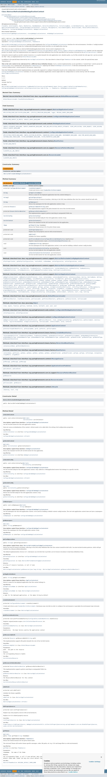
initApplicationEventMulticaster (60, 287)
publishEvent (31, 290)
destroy (84, 277)
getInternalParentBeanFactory (28, 285)
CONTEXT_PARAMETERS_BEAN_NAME (32, 126)
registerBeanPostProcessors (70, 290)
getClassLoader (36, 299)
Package (9, 1)
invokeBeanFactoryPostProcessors (13, 288)
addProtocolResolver (9, 299)
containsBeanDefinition (60, 277)
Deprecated (27, 1)
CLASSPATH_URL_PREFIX (10, 158)
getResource (60, 299)
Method (22, 6)
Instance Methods (20, 183)
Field (12, 6)
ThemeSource (5, 29)
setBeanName (47, 261)
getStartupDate (32, 287)
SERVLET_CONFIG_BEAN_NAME (32, 119)
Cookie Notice (73, 772)
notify (35, 306)
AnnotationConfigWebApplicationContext (14, 33)
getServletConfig (34, 216)
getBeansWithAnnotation (77, 283)
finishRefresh (59, 278)
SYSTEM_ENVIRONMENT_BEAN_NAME (30, 137)
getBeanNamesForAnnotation (31, 282)
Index (33, 1)
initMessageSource (94, 287)
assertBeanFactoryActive (11, 268)
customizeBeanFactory (61, 268)
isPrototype (35, 288)
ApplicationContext (91, 26)
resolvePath (38, 261)
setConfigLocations (71, 261)
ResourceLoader (76, 27)
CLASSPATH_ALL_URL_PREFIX (11, 151)
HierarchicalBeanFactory (50, 26)
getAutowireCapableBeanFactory (28, 280)
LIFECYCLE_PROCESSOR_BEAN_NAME (40, 112)
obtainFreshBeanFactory (81, 288)
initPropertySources (35, 229)
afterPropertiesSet (9, 261)
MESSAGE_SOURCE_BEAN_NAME (65, 112)
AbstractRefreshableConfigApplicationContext (21, 40)
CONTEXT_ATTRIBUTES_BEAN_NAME (12, 126)
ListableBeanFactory (77, 26)
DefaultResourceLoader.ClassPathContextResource (18, 99)
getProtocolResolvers (48, 299)
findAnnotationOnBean (10, 278)
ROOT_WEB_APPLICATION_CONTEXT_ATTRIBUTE (56, 126)
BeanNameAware (36, 26)
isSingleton (51, 288)
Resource (13, 206)
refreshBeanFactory (23, 270)
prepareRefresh (21, 290)
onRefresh (32, 234)
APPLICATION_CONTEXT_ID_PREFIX (13, 119)
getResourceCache (70, 299)
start (76, 292)
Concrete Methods (34, 183)
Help (37, 1)
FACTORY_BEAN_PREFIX (9, 144)
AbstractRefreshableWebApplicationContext (17, 173)
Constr (17, 6)
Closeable (5, 26)
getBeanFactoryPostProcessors (12, 282)
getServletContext (34, 220)
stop (80, 292)
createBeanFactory (47, 268)
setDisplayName (50, 292)
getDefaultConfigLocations (25, 261)
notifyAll (42, 306)
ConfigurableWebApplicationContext (21, 29)
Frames (20, 4)
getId (15, 285)
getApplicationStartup (10, 280)
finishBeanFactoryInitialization (43, 278)
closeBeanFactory (35, 268)
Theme (5, 225)
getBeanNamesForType (47, 282)
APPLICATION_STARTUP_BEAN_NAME (13, 135)
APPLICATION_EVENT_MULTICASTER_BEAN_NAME (16, 112)
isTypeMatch (60, 288)
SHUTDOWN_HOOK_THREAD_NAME (11, 137)
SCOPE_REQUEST (87, 126)
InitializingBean (64, 26)
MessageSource (52, 27)
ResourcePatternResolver (90, 27)
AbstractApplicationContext (63, 109)
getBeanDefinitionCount (76, 280)
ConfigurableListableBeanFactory (54, 239)
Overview (3, 1)
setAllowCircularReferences (62, 270)
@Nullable (26, 418)
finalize (16, 306)
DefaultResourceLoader (69, 96)
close (40, 277)
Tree (22, 1)
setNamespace (33, 243)
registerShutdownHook (10, 292)
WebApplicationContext (41, 29)
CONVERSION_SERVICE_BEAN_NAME (52, 135)
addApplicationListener (10, 277)
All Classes (35, 4)
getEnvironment (8, 285)
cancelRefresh (24, 268)
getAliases (68, 278)
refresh (57, 290)
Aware (20, 26)
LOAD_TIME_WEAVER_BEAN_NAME (87, 135)
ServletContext (8, 220)
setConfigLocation (57, 261)
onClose (92, 288)
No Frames (26, 4)
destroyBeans (92, 277)
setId (80, 261)
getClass (22, 306)
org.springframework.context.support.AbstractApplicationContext (26, 17)
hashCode (29, 306)
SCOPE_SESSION (97, 126)
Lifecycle (44, 27)
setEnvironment (61, 292)
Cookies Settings (94, 761)
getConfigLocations (35, 197)
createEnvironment (34, 188)
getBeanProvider (8, 283)
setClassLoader (82, 299)
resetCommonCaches (23, 292)
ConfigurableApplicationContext (30, 27)
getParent (87, 285)
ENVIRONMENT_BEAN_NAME (70, 135)
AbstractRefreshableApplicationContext (69, 265)
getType (40, 287)
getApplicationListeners (80, 278)
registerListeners (86, 290)
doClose (99, 277)
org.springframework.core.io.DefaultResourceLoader (19, 16)
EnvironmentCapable (65, 27)
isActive (28, 288)
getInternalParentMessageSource (49, 285)
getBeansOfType (53, 283)
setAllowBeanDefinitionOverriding (41, 270)
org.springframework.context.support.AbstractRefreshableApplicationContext (32, 19)
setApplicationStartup (38, 292)
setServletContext (34, 253)
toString (86, 292)
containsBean (47, 277)
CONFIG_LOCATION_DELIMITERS (32, 135)
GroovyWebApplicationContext (37, 33)
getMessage (63, 285)
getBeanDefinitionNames (93, 280)
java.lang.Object (6, 14)
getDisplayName (91, 283)
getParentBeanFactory (10, 287)
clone (5, 306)
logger (53, 112)
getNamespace (33, 202)
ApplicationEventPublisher (10, 27)
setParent (70, 292)
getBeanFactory (74, 268)
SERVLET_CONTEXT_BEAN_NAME (11, 128)
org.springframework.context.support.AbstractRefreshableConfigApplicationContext (36, 20)
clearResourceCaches (23, 299)
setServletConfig (34, 248)
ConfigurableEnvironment (18, 188)
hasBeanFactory (85, 268)
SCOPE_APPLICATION (76, 126)
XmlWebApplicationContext (55, 33)
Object (35, 303)
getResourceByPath (34, 206)
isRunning (44, 288)
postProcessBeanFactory (36, 239)
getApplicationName (35, 192)
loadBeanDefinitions (9, 270)
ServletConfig (8, 216)
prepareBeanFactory (9, 290)
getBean (41, 280)
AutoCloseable (13, 26)
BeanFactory (27, 26)
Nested (8, 6)
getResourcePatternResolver (37, 211)
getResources (22, 287)
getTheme (31, 225)
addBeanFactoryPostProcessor (28, 277)
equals (10, 306)
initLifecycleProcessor (79, 287)
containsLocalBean (74, 277)
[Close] (101, 757)
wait (47, 306)
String (6, 192)
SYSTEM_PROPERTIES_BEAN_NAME (50, 137)
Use (19, 1)
